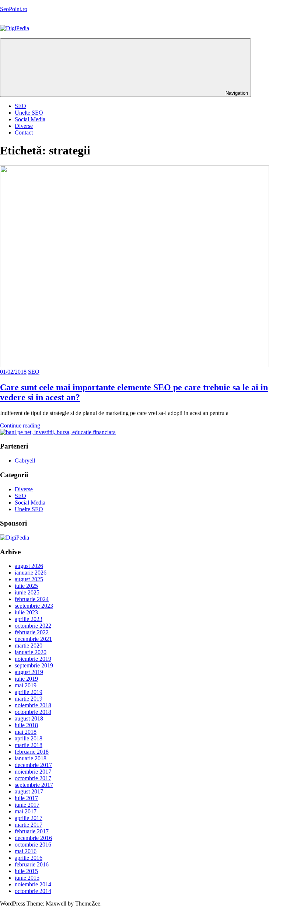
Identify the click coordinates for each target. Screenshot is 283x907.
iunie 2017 (27, 805)
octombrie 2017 (33, 778)
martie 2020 (28, 645)
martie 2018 (28, 745)
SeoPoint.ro (13, 9)
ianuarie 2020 (30, 652)
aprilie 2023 (28, 619)
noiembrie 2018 (33, 705)
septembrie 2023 (34, 606)
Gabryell (25, 460)
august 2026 (29, 566)
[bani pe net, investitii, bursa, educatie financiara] (58, 432)
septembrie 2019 (34, 665)
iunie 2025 (27, 592)
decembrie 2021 (33, 639)
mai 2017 (25, 811)
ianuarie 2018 (30, 758)
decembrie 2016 (33, 838)
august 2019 (29, 672)
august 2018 (29, 718)
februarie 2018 (32, 752)
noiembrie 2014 (33, 884)
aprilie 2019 (28, 692)
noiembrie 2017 (33, 771)
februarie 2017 (32, 831)
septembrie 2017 (34, 785)
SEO (20, 106)
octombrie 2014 (33, 891)
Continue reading (20, 425)
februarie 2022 (32, 632)
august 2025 (29, 579)
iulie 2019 (26, 679)
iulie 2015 (26, 871)
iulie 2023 (26, 612)
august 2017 (29, 791)
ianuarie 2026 (30, 572)
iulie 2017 (26, 798)
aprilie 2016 (28, 858)
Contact (24, 132)
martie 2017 (28, 824)
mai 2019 (25, 685)
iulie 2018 (26, 725)
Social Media (30, 119)
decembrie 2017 (33, 765)
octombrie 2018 (33, 712)
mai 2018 (25, 732)
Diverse (24, 126)
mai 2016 (25, 851)
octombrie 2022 (33, 625)
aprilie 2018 (28, 738)
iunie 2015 (27, 878)
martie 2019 (28, 698)
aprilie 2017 (28, 818)
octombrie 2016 (33, 844)
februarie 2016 (32, 864)
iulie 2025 (26, 586)
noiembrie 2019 (33, 659)
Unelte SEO (29, 112)
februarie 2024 (32, 599)
